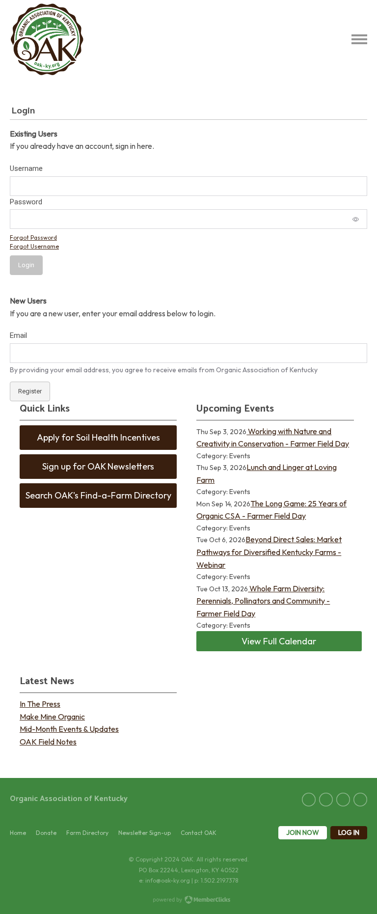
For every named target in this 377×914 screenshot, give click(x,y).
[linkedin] (326, 799)
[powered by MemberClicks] (188, 900)
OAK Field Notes (48, 742)
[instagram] (343, 799)
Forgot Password (33, 237)
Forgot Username (34, 246)
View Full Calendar (279, 641)
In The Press (40, 704)
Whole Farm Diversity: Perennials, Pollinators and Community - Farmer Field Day (263, 600)
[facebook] (309, 799)
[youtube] (360, 799)
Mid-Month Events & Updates (69, 729)
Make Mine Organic (52, 716)
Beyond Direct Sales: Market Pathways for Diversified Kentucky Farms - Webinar (269, 551)
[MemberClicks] (47, 39)
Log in (348, 832)
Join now (302, 832)
